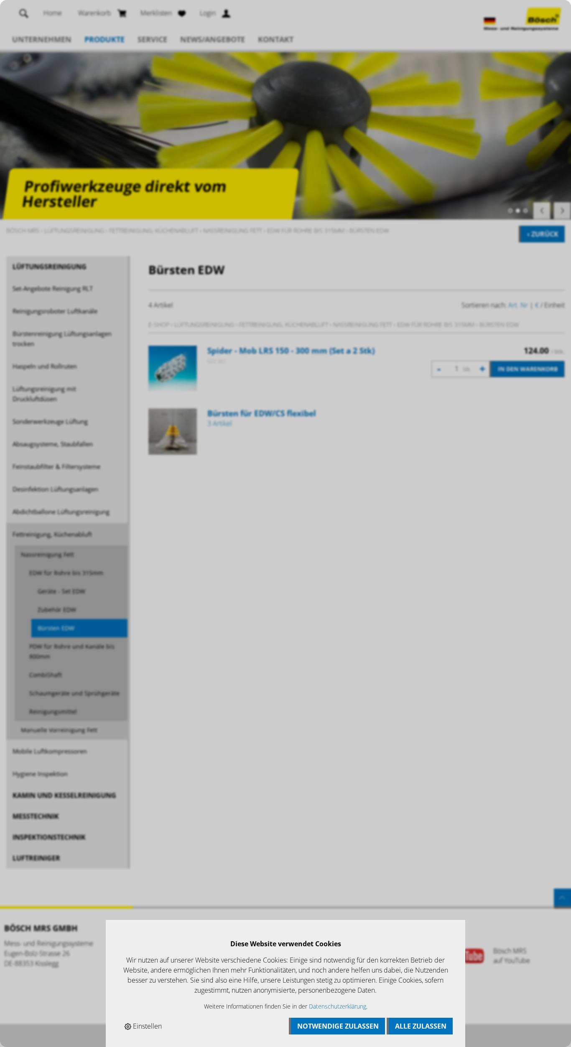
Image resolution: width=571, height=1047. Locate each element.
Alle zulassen (420, 1026)
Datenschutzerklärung (337, 1006)
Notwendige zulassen (338, 1026)
